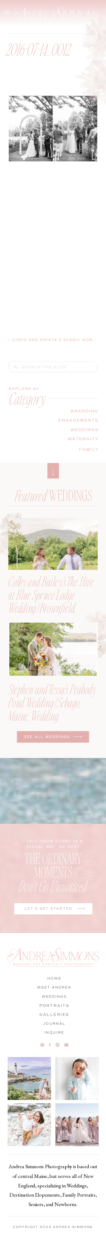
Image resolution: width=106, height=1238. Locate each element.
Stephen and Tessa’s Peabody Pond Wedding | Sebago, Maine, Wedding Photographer (52, 708)
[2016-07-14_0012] (15, 367)
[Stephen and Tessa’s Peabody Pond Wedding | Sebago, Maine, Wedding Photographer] (53, 649)
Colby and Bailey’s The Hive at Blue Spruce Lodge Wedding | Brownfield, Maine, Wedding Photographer (50, 607)
